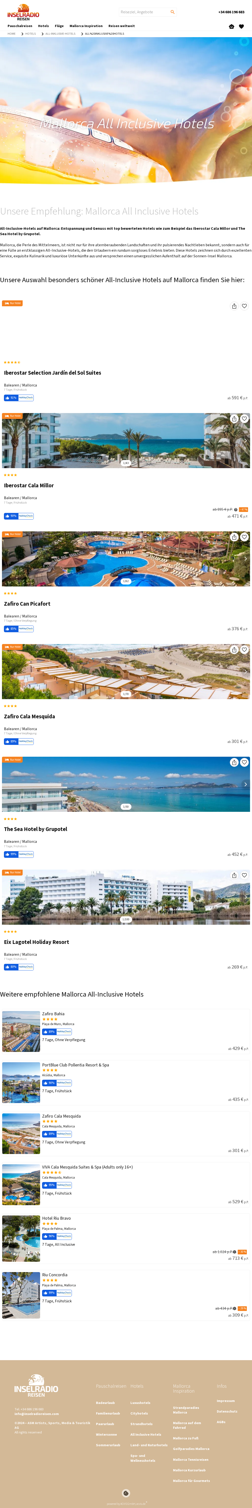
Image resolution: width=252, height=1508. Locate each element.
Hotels (43, 26)
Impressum (226, 1400)
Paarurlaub (105, 1424)
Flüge (59, 26)
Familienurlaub (108, 1413)
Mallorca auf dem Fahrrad (187, 1425)
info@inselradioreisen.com (37, 1413)
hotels (30, 33)
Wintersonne (106, 1434)
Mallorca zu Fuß (186, 1438)
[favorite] (241, 27)
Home (12, 33)
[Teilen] (234, 306)
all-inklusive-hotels (60, 33)
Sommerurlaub (108, 1445)
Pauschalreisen (20, 26)
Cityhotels (139, 1413)
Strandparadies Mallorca (186, 1410)
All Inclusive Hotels (145, 1434)
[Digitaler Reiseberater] (232, 27)
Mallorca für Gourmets (191, 1480)
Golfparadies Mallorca (191, 1448)
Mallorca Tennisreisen (190, 1459)
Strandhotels (141, 1424)
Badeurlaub (105, 1402)
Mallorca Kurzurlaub (189, 1470)
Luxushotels (140, 1402)
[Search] (172, 12)
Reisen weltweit (122, 26)
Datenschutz (227, 1411)
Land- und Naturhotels (149, 1445)
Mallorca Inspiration (86, 26)
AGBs (221, 1422)
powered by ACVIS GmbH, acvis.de (126, 1504)
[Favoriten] (244, 306)
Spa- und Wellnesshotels (142, 1458)
